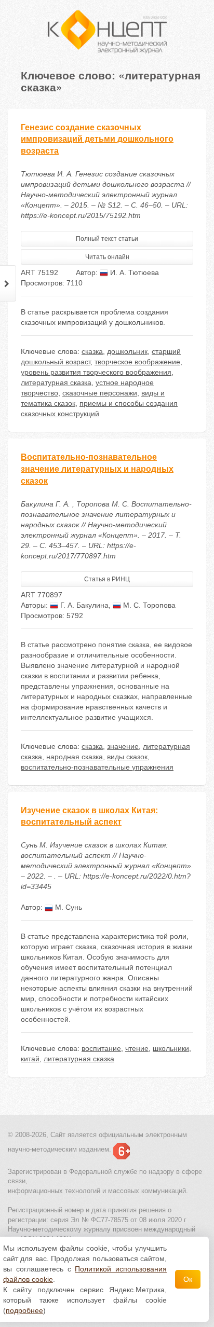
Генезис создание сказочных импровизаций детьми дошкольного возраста (97, 139)
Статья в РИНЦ (107, 579)
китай (30, 1059)
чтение (137, 1048)
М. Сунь (67, 907)
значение (123, 746)
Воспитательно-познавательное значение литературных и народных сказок (97, 469)
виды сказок (127, 757)
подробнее (24, 1310)
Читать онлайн (107, 257)
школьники (171, 1048)
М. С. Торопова (148, 605)
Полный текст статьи (107, 238)
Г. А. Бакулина (83, 605)
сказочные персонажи (99, 393)
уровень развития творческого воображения (96, 372)
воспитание (101, 1048)
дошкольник (127, 351)
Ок (187, 1279)
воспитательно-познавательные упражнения (97, 767)
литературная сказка (56, 382)
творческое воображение (137, 362)
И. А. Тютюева (133, 272)
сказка (92, 351)
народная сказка (74, 757)
